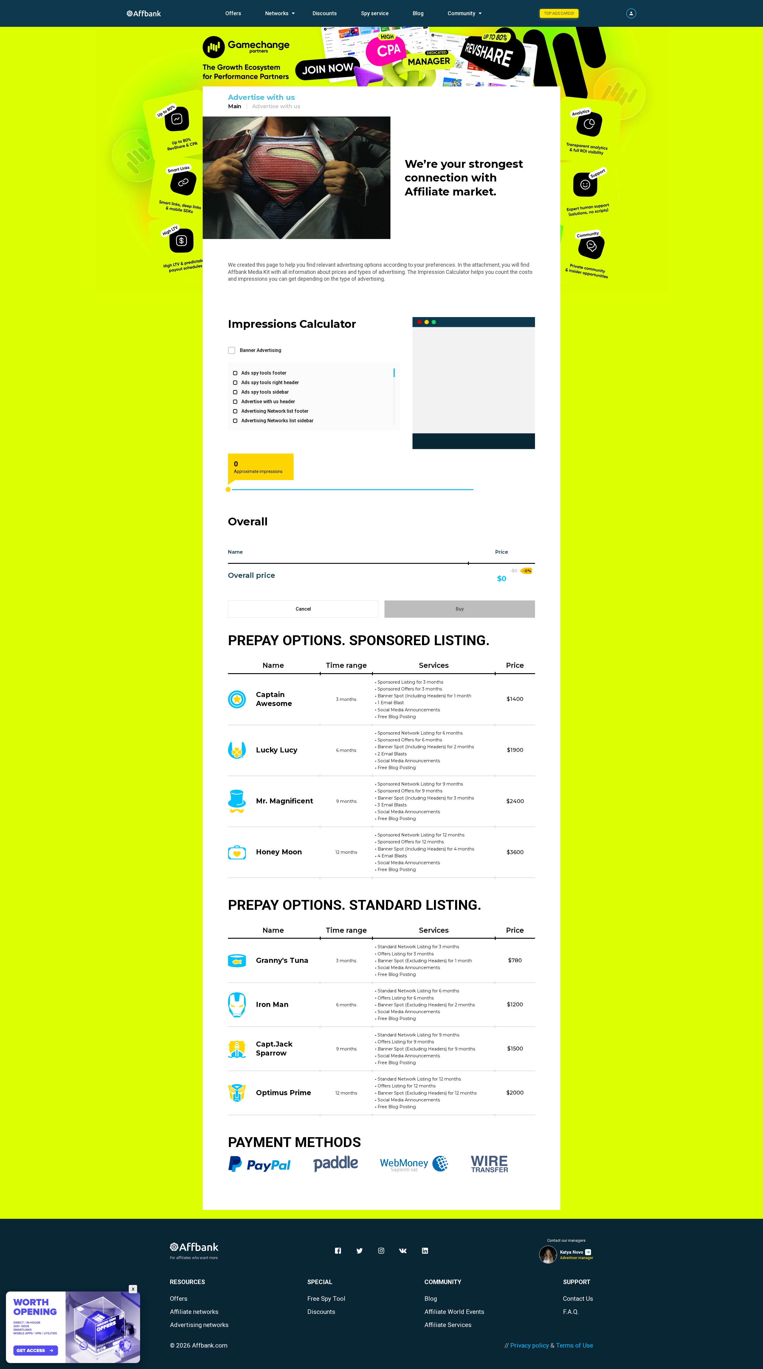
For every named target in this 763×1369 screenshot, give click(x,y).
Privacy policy (529, 1345)
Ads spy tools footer (263, 373)
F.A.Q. (571, 1312)
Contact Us (578, 1299)
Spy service (375, 13)
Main (234, 106)
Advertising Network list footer (274, 411)
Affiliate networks (194, 1312)
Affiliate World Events (454, 1312)
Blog (418, 13)
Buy (460, 609)
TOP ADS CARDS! (559, 13)
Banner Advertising (260, 350)
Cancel (303, 609)
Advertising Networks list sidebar (277, 420)
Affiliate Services (448, 1325)
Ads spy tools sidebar (265, 392)
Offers (233, 13)
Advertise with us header (268, 401)
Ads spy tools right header (270, 382)
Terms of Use (574, 1345)
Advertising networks (199, 1325)
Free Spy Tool (326, 1299)
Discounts (325, 13)
